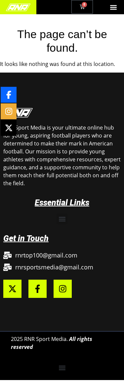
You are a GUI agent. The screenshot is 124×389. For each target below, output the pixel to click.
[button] (113, 7)
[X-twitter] (12, 289)
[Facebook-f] (37, 289)
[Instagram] (63, 289)
